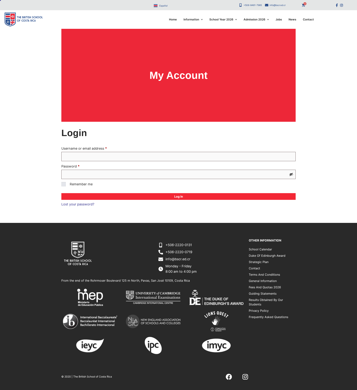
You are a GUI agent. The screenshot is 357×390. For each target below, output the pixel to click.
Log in (178, 196)
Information (191, 19)
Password (77, 165)
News (292, 19)
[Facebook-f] (337, 5)
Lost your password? (77, 204)
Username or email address (91, 147)
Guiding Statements (262, 293)
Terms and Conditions (264, 274)
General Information (263, 281)
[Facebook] (229, 377)
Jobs (279, 19)
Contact (308, 19)
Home (173, 19)
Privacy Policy (259, 310)
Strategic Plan (258, 262)
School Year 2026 (221, 19)
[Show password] (291, 174)
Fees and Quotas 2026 (265, 287)
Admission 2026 (254, 19)
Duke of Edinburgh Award (267, 255)
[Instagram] (341, 5)
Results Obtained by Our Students (266, 302)
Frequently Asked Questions (268, 317)
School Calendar (260, 249)
